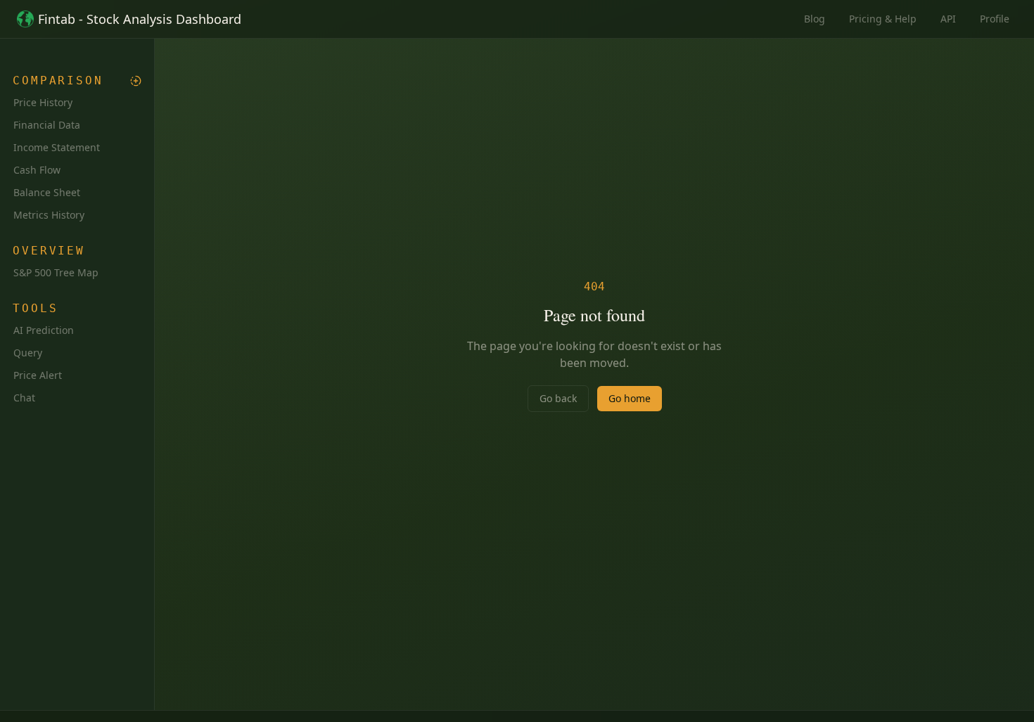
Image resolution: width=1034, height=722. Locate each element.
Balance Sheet (46, 192)
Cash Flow (36, 169)
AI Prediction (43, 330)
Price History (42, 102)
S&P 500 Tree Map (55, 272)
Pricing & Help (883, 18)
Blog (814, 18)
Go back (558, 398)
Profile (994, 18)
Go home (629, 398)
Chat (24, 397)
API (948, 18)
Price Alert (37, 375)
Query (27, 352)
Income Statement (56, 147)
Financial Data (46, 124)
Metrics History (48, 214)
